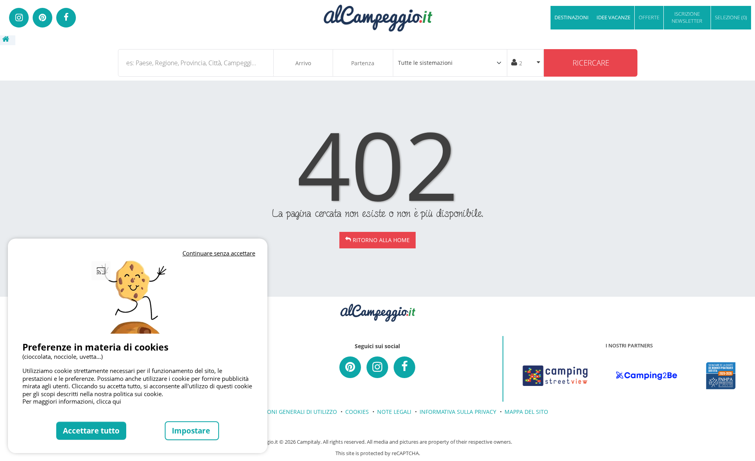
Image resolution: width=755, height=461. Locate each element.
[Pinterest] (42, 18)
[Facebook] (66, 18)
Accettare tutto (91, 430)
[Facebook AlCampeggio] (404, 367)
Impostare (192, 430)
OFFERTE (649, 17)
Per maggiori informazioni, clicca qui (71, 401)
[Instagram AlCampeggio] (377, 367)
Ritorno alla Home (381, 240)
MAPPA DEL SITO (526, 411)
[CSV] (555, 375)
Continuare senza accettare (218, 253)
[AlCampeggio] (377, 17)
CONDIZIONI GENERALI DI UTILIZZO (291, 411)
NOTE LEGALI (394, 411)
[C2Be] (646, 376)
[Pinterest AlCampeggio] (350, 367)
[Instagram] (19, 18)
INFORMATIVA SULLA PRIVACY (458, 411)
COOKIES (357, 411)
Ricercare (591, 62)
